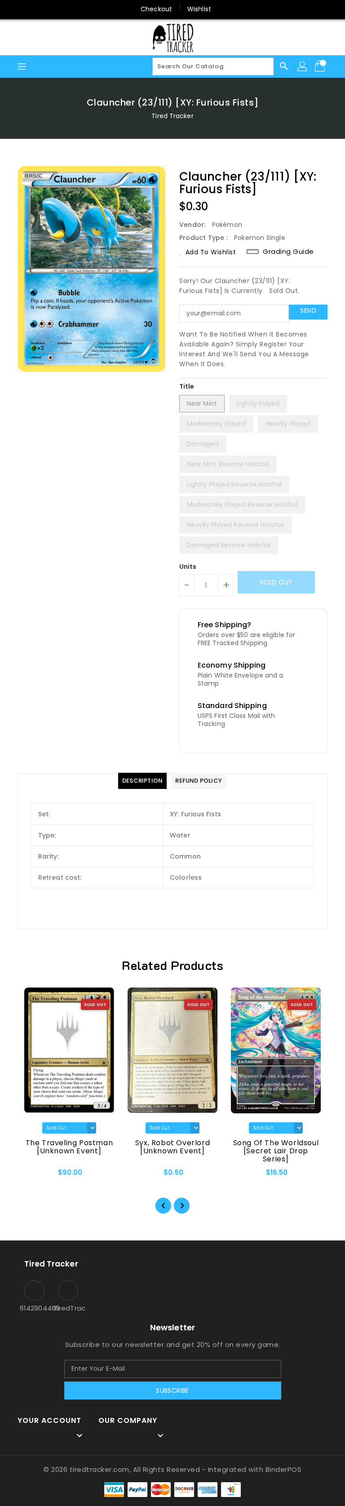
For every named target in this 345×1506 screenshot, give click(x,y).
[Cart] (321, 66)
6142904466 (34, 1308)
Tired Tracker (172, 115)
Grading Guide (288, 251)
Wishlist (199, 8)
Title (187, 386)
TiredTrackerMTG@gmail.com (68, 1308)
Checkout (156, 8)
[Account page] (303, 66)
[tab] (142, 781)
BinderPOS (283, 1469)
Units (188, 566)
